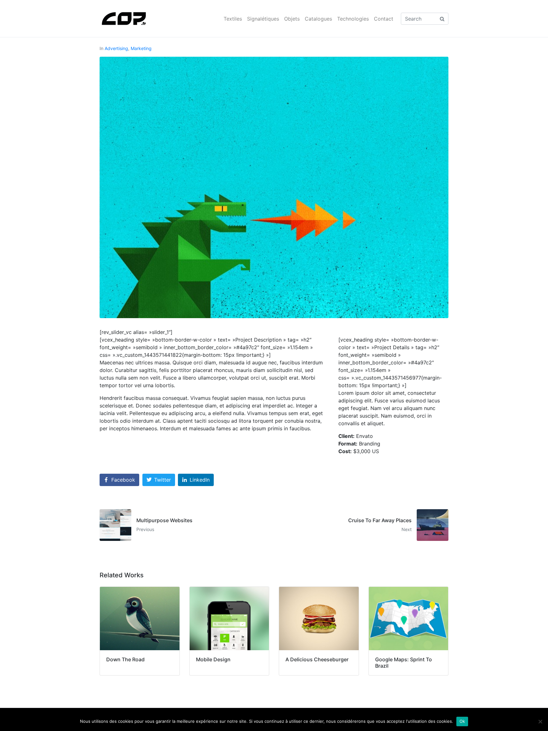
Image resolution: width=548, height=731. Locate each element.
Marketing (141, 48)
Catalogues (318, 19)
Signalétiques (263, 19)
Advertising (116, 48)
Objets (292, 19)
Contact (383, 19)
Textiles (233, 19)
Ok (462, 721)
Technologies (353, 19)
